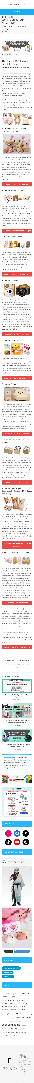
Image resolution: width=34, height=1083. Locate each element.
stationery (29, 1025)
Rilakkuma (12, 640)
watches (12, 1035)
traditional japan (18, 1032)
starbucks (23, 1025)
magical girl (5, 1014)
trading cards (6, 1032)
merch (18, 1013)
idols (23, 1006)
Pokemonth (5, 1021)
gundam (5, 1006)
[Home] (2, 32)
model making (27, 1014)
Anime (8, 994)
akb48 (3, 994)
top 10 (21, 1029)
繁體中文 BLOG (8, 976)
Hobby (6, 32)
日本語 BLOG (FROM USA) (11, 968)
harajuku (15, 1006)
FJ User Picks (5, 1003)
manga (11, 1014)
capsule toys (15, 994)
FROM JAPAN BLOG (17, 4)
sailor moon (18, 1021)
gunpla (10, 1006)
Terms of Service (30, 1067)
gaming (25, 1003)
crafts (14, 996)
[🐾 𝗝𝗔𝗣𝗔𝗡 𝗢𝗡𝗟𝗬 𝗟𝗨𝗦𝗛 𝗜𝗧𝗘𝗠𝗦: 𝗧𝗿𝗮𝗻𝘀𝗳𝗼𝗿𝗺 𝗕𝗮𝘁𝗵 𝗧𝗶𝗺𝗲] (17, 928)
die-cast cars (19, 996)
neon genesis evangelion (8, 1018)
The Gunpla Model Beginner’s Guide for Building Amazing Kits (17, 745)
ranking (11, 1021)
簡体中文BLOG (8, 972)
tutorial (5, 1035)
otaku (18, 1018)
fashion (11, 999)
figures (24, 1000)
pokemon (26, 1017)
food (11, 1003)
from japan (18, 1003)
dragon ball (4, 1000)
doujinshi (26, 996)
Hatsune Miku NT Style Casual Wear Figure (17, 696)
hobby (20, 1006)
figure (19, 1000)
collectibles (8, 653)
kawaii (15, 653)
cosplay (9, 996)
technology (13, 1029)
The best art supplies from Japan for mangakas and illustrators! (17, 721)
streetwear (5, 1029)
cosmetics (4, 996)
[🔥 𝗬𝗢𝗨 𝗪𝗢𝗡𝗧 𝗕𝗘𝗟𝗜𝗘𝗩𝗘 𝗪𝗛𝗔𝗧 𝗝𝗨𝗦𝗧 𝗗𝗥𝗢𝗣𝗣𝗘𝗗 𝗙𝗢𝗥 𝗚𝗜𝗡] (17, 886)
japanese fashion (7, 1009)
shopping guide (11, 1024)
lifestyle (22, 1009)
